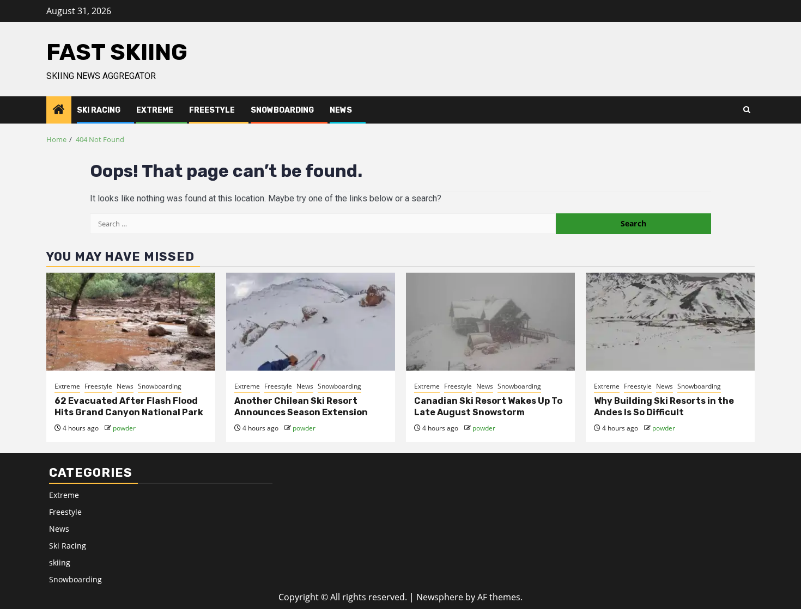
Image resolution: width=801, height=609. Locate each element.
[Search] (747, 110)
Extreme (154, 110)
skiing (59, 562)
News (341, 110)
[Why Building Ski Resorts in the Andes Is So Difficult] (670, 322)
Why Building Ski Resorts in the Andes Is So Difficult (664, 406)
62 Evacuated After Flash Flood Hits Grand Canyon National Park (128, 406)
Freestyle (212, 110)
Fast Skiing (116, 52)
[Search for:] (323, 223)
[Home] (59, 110)
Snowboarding (282, 110)
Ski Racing (98, 110)
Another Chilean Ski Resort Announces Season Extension (301, 406)
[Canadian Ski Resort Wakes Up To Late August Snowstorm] (490, 322)
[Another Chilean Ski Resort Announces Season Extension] (310, 322)
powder (124, 428)
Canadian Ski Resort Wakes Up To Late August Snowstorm (488, 406)
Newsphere (439, 597)
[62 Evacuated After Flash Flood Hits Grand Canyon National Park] (130, 322)
